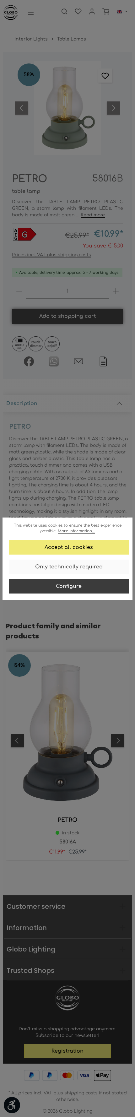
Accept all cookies (69, 547)
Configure (69, 586)
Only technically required (69, 567)
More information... (76, 531)
